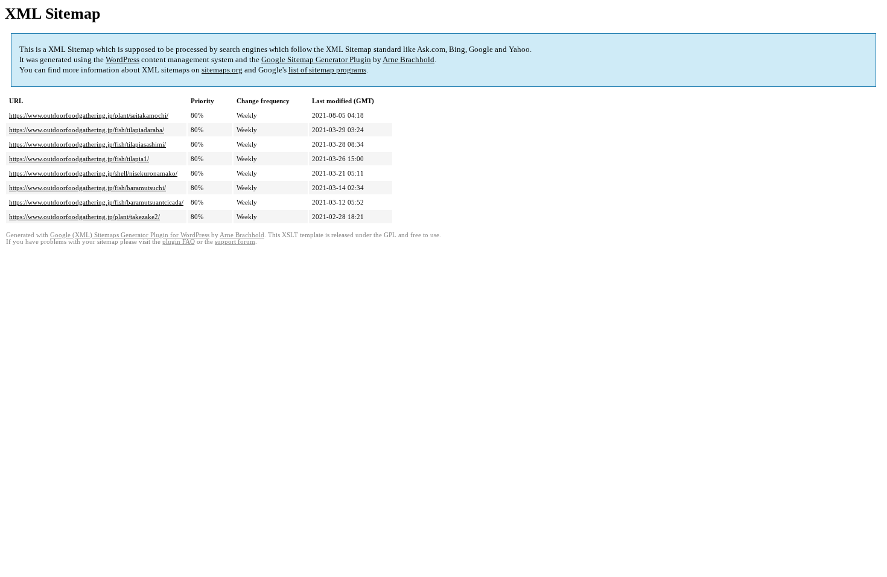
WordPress (122, 59)
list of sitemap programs (327, 69)
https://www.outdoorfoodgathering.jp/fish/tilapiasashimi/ (87, 144)
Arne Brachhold (408, 59)
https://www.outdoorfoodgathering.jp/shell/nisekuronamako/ (93, 173)
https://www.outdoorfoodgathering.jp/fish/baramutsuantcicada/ (96, 202)
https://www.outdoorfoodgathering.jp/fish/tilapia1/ (79, 158)
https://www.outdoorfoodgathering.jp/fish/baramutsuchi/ (87, 187)
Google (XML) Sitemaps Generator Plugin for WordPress (129, 235)
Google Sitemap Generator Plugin (316, 59)
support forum (235, 241)
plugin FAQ (178, 241)
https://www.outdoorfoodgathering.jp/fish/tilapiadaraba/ (86, 129)
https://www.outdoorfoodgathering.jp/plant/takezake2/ (84, 216)
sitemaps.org (222, 69)
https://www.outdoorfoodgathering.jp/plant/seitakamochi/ (88, 115)
